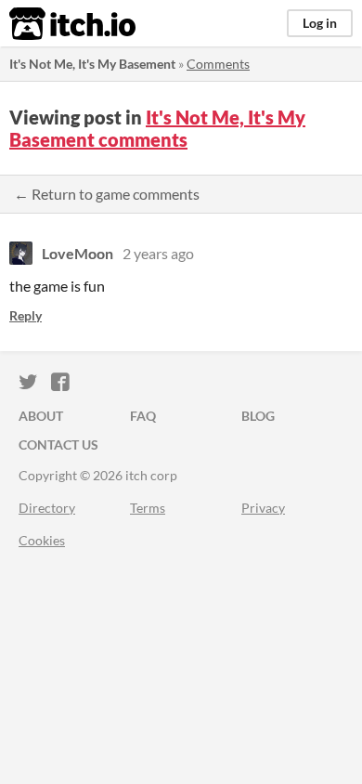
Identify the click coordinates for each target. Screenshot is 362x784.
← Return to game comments (107, 194)
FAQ (143, 416)
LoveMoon (77, 253)
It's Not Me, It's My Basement (92, 64)
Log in (320, 23)
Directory (47, 508)
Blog (258, 416)
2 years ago (158, 253)
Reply (25, 315)
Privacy (263, 508)
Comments (218, 64)
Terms (147, 508)
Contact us (58, 444)
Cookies (42, 540)
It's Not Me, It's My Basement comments (157, 128)
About (41, 416)
